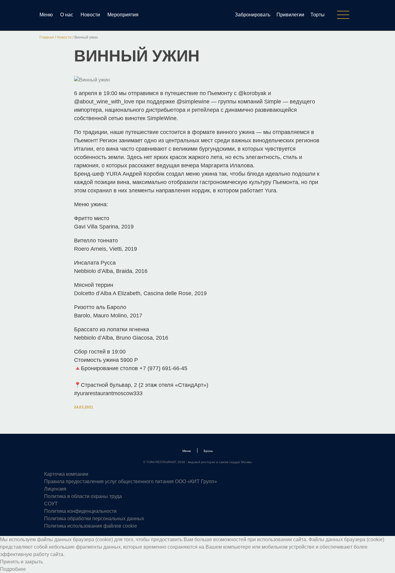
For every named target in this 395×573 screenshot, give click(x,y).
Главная (47, 37)
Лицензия (55, 488)
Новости (90, 14)
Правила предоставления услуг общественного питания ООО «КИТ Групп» (130, 481)
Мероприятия (123, 14)
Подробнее (13, 569)
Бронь (208, 451)
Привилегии (290, 14)
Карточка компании (66, 474)
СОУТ (51, 503)
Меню (46, 14)
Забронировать (252, 14)
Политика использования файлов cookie (90, 526)
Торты (317, 14)
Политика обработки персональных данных (94, 518)
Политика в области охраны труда (83, 496)
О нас (66, 14)
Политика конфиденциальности (80, 511)
